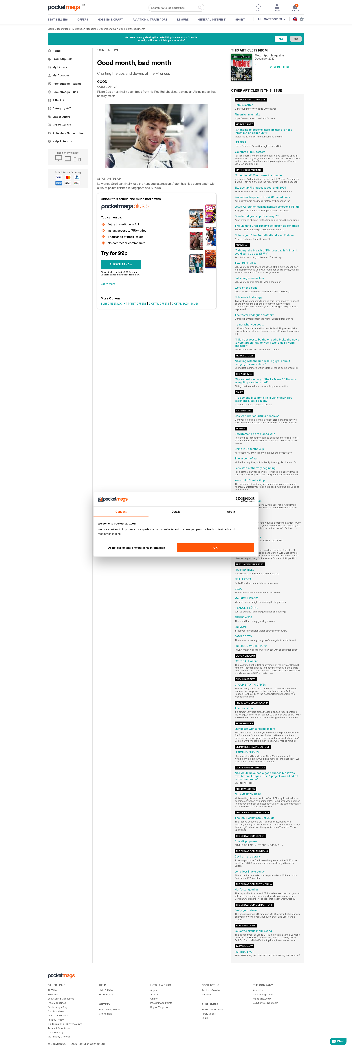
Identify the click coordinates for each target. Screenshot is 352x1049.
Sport (240, 19)
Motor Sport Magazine (84, 28)
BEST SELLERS (58, 19)
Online (154, 998)
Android (154, 994)
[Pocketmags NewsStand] (66, 7)
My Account (60, 75)
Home (56, 50)
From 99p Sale (62, 59)
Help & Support (62, 141)
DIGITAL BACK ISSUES (185, 303)
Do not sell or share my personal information (136, 547)
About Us (258, 990)
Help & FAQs (106, 990)
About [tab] (231, 511)
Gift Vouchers (61, 125)
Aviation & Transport (150, 19)
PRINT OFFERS (137, 303)
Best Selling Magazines (61, 998)
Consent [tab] (120, 511)
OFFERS (82, 19)
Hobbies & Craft (110, 19)
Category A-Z (61, 108)
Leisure (182, 19)
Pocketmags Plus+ (65, 92)
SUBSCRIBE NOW (121, 264)
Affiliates (207, 994)
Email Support (107, 994)
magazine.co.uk (262, 998)
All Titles (52, 990)
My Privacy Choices (59, 1036)
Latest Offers (61, 116)
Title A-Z (58, 100)
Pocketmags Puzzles (67, 83)
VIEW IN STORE (279, 67)
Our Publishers (56, 1011)
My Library (59, 67)
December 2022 (107, 28)
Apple (153, 990)
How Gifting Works (109, 1009)
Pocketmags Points (161, 1002)
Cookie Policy (55, 1032)
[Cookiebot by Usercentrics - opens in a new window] (238, 499)
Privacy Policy (56, 1019)
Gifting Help (105, 1013)
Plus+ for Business (58, 1015)
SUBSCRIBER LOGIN (113, 303)
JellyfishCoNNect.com (265, 1002)
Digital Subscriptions (59, 28)
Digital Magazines (160, 1007)
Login (205, 1017)
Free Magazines (57, 1002)
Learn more (108, 283)
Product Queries (211, 990)
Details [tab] (176, 511)
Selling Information (212, 1009)
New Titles (54, 994)
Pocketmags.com (263, 994)
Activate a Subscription (68, 133)
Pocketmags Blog (57, 1007)
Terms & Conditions (59, 1028)
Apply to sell (209, 1013)
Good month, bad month (132, 28)
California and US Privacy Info (65, 1023)
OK (215, 547)
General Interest (212, 19)
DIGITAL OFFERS (159, 303)
